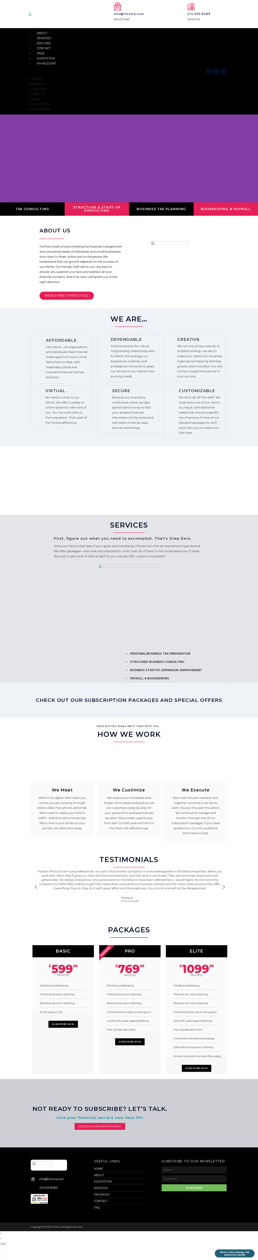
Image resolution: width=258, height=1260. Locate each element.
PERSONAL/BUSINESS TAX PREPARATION (160, 653)
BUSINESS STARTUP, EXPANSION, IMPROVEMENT (166, 670)
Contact (39, 94)
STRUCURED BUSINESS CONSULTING (157, 662)
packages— (75, 551)
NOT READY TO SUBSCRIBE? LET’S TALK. (99, 1108)
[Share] (7, 1253)
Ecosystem (41, 104)
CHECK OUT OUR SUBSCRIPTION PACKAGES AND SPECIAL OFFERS (129, 700)
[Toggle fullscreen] (4, 1253)
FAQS (36, 99)
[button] (116, 71)
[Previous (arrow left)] (1, 1258)
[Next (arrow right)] (4, 1258)
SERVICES (39, 84)
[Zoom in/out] (1, 1253)
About (37, 78)
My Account (46, 63)
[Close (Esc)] (10, 1253)
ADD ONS (39, 89)
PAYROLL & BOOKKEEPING (149, 678)
